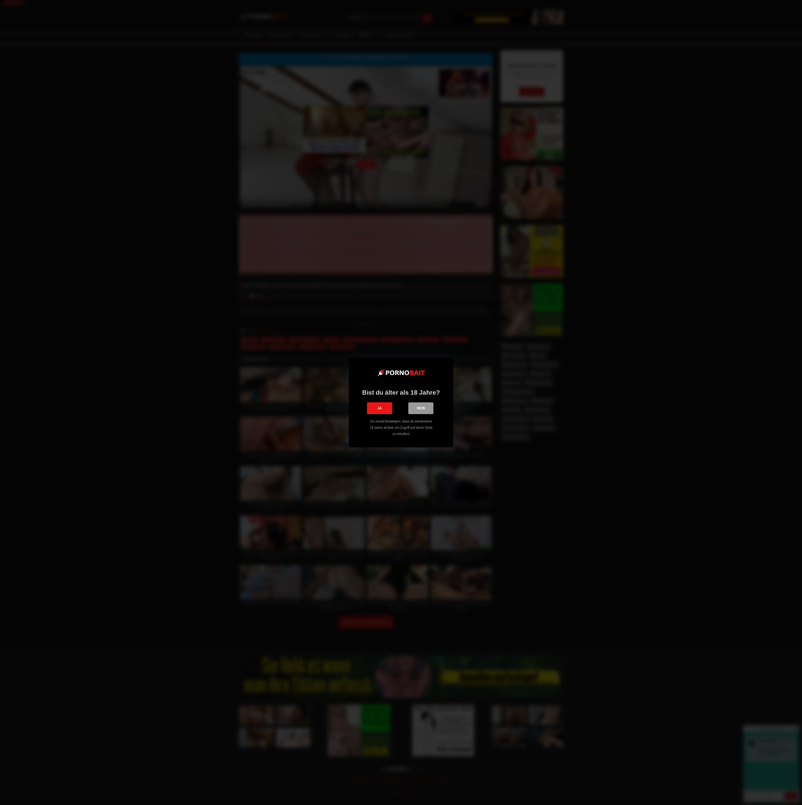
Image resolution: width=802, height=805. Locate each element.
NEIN (421, 408)
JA (379, 408)
